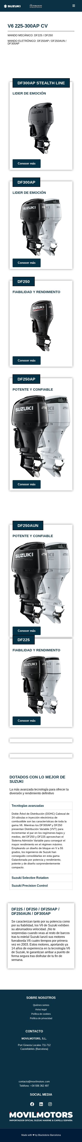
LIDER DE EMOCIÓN (29, 93)
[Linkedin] (41, 1104)
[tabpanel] (41, 842)
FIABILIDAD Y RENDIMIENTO (36, 650)
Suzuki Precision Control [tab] (30, 885)
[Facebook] (32, 1104)
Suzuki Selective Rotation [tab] (30, 877)
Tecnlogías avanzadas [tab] (28, 805)
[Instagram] (50, 1104)
